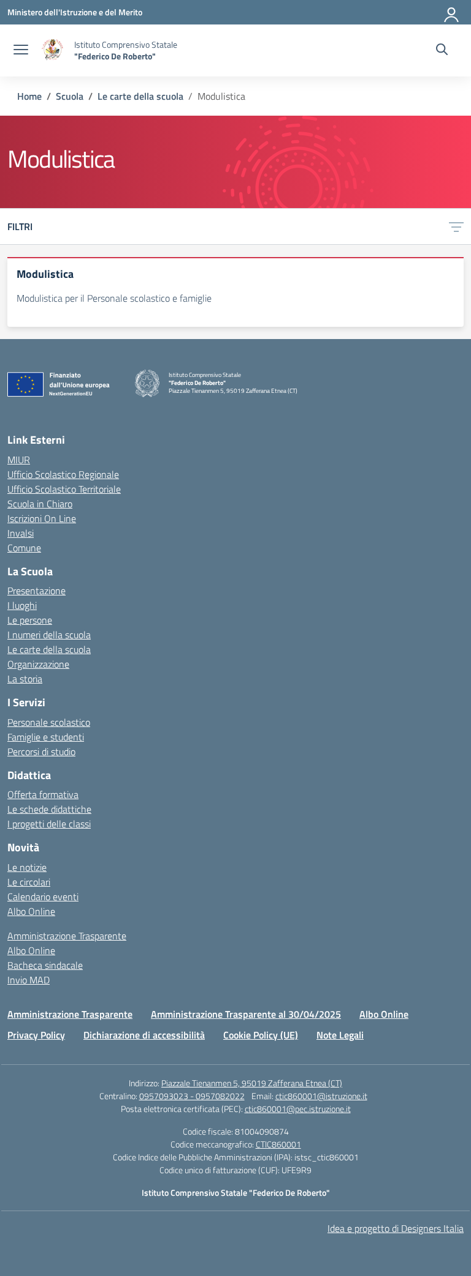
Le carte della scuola (49, 649)
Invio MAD (28, 979)
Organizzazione (38, 664)
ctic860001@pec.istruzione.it (298, 1108)
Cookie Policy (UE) (260, 1035)
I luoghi (22, 605)
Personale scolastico (48, 722)
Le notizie (27, 867)
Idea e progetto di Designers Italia (395, 1228)
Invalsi (20, 533)
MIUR (18, 459)
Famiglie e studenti (45, 736)
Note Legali (340, 1035)
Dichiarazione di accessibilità (144, 1035)
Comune (24, 547)
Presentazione (36, 590)
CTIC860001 (278, 1144)
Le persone (29, 620)
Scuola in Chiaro (39, 503)
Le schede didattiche (49, 809)
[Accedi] (452, 12)
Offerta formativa (42, 794)
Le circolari (28, 882)
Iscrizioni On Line (41, 518)
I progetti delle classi (49, 823)
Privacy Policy (36, 1035)
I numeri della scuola (49, 634)
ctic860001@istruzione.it (321, 1095)
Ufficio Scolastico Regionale (63, 474)
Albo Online (31, 911)
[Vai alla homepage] (52, 50)
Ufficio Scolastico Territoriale (64, 489)
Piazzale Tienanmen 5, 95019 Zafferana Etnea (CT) (251, 1082)
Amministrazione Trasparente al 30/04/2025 (246, 1014)
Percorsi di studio (41, 751)
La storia (24, 678)
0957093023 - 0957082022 (192, 1095)
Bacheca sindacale (45, 965)
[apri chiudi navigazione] (20, 50)
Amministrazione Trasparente (66, 935)
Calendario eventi (42, 896)
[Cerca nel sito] (441, 51)
